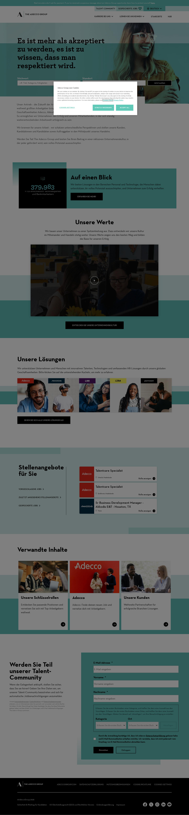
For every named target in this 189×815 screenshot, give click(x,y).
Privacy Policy (118, 100)
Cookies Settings (67, 107)
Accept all (125, 107)
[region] (95, 98)
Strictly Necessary (103, 107)
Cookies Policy (108, 100)
